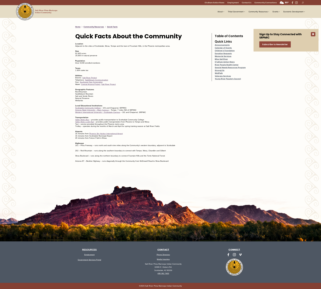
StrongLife (219, 70)
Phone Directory (163, 255)
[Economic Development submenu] (304, 11)
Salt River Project (89, 78)
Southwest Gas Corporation (91, 82)
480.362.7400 (163, 273)
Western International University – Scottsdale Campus (97, 112)
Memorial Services (223, 56)
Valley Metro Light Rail (84, 122)
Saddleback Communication (96, 80)
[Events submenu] (279, 11)
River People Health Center (226, 65)
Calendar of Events (223, 48)
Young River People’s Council (228, 79)
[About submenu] (223, 11)
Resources (89, 249)
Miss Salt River (221, 59)
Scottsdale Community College (88, 108)
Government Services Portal (89, 260)
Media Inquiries (163, 259)
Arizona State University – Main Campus (92, 110)
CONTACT (163, 249)
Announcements (222, 45)
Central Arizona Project (90, 84)
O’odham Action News (225, 62)
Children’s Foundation (225, 51)
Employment (89, 255)
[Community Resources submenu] (268, 11)
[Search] (303, 2)
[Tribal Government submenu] (244, 11)
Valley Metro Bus (82, 120)
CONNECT (234, 249)
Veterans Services (223, 76)
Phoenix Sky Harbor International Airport (106, 134)
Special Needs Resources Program (230, 67)
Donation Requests (223, 53)
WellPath (219, 73)
